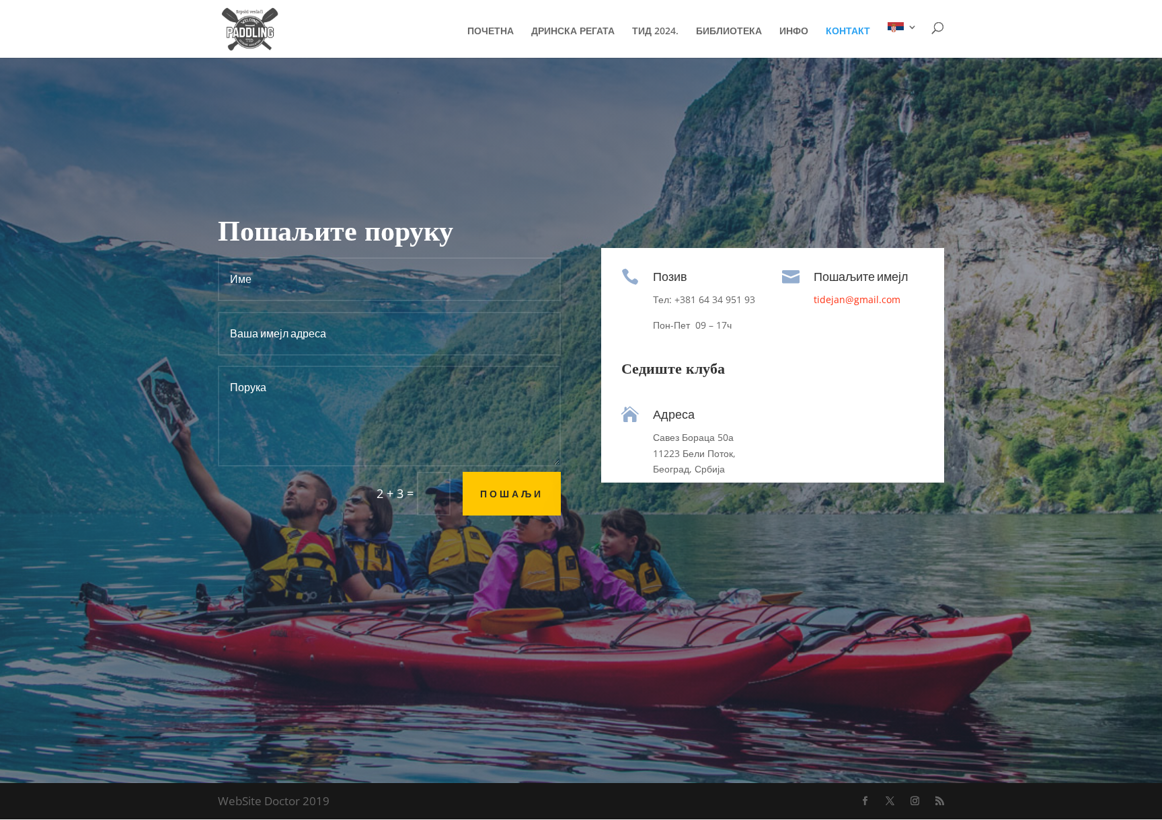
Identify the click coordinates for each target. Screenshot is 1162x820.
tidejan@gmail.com (857, 299)
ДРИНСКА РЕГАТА (573, 31)
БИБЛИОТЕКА (729, 31)
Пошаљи (511, 493)
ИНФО (793, 31)
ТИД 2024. (655, 31)
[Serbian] (902, 40)
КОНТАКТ (848, 31)
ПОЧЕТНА (490, 31)
